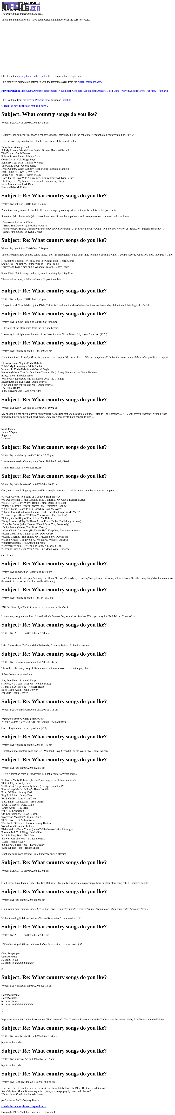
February (151, 90)
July (109, 90)
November (64, 90)
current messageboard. (90, 81)
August (101, 90)
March (140, 90)
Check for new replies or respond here (23, 105)
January (163, 90)
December (50, 90)
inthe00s (66, 100)
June (116, 90)
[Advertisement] (87, 48)
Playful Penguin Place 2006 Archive (22, 90)
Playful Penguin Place (39, 100)
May (124, 90)
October (76, 90)
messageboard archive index (32, 76)
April (132, 90)
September (89, 90)
